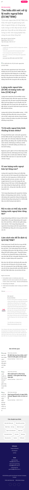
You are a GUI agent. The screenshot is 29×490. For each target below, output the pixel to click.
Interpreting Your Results (8, 283)
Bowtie (14, 2)
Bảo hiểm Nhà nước (9, 423)
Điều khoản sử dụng (20, 480)
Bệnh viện (20, 430)
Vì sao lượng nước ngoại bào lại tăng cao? (13, 52)
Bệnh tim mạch (20, 427)
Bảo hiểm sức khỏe (20, 423)
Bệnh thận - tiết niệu (9, 427)
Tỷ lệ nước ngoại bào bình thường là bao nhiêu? (14, 51)
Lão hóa (16, 434)
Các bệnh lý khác (8, 434)
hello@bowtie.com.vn (14, 461)
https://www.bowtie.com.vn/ (14, 324)
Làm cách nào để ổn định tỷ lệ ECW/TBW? (13, 58)
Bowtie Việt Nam (11, 38)
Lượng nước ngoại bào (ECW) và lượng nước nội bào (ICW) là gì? (15, 48)
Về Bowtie (24, 1)
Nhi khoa (23, 434)
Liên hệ (14, 452)
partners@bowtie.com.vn (14, 469)
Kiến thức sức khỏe (5, 7)
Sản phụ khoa (8, 438)
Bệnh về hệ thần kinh (11, 430)
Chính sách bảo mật (9, 480)
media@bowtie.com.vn (14, 465)
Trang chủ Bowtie (14, 448)
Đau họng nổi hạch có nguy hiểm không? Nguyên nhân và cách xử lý (17, 396)
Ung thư (15, 438)
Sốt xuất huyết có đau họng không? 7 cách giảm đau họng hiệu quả (17, 375)
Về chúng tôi (14, 450)
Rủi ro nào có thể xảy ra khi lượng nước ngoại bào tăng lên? (14, 55)
